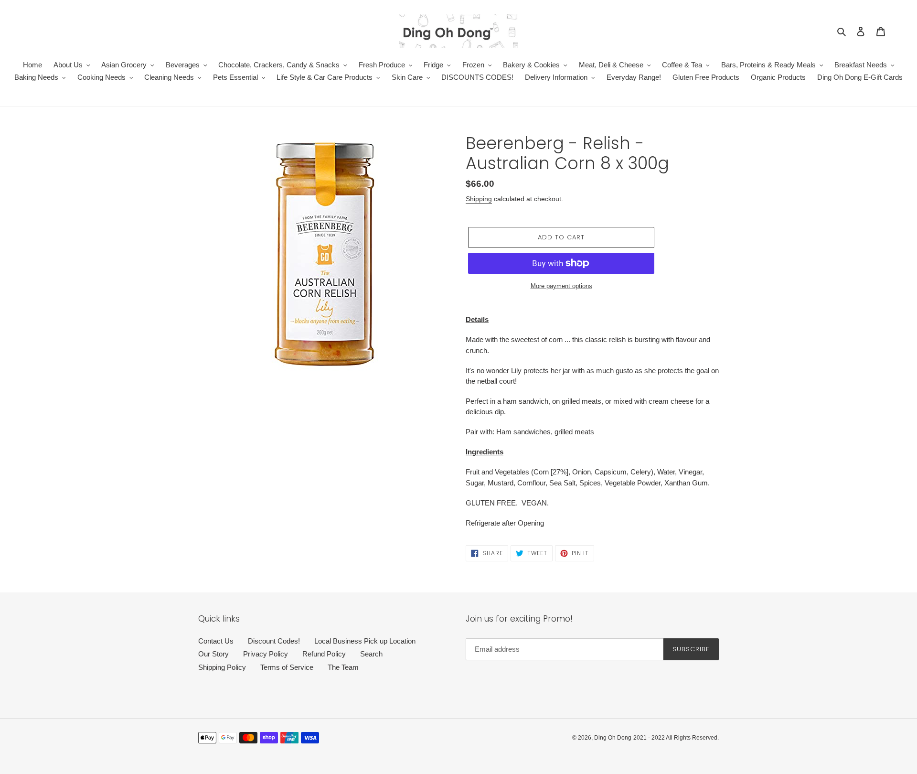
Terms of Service (286, 667)
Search (371, 654)
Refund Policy (324, 654)
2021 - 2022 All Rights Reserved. (676, 737)
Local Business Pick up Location (365, 641)
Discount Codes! (274, 641)
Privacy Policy (265, 654)
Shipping (479, 199)
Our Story (213, 654)
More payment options (561, 286)
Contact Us (216, 641)
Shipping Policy (222, 667)
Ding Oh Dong (612, 737)
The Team (343, 667)
